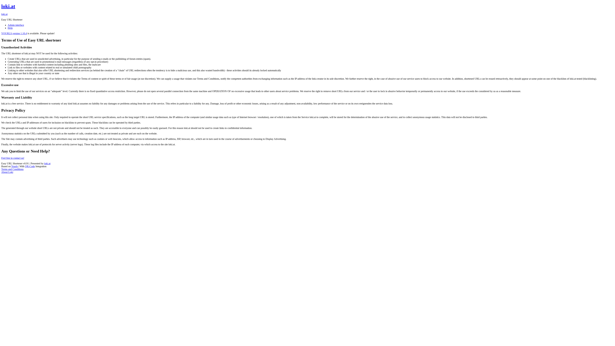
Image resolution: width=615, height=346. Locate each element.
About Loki (7, 172)
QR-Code (30, 166)
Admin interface (16, 25)
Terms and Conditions (12, 169)
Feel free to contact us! (12, 158)
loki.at (8, 6)
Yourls (14, 166)
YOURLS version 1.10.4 (14, 33)
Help (10, 28)
